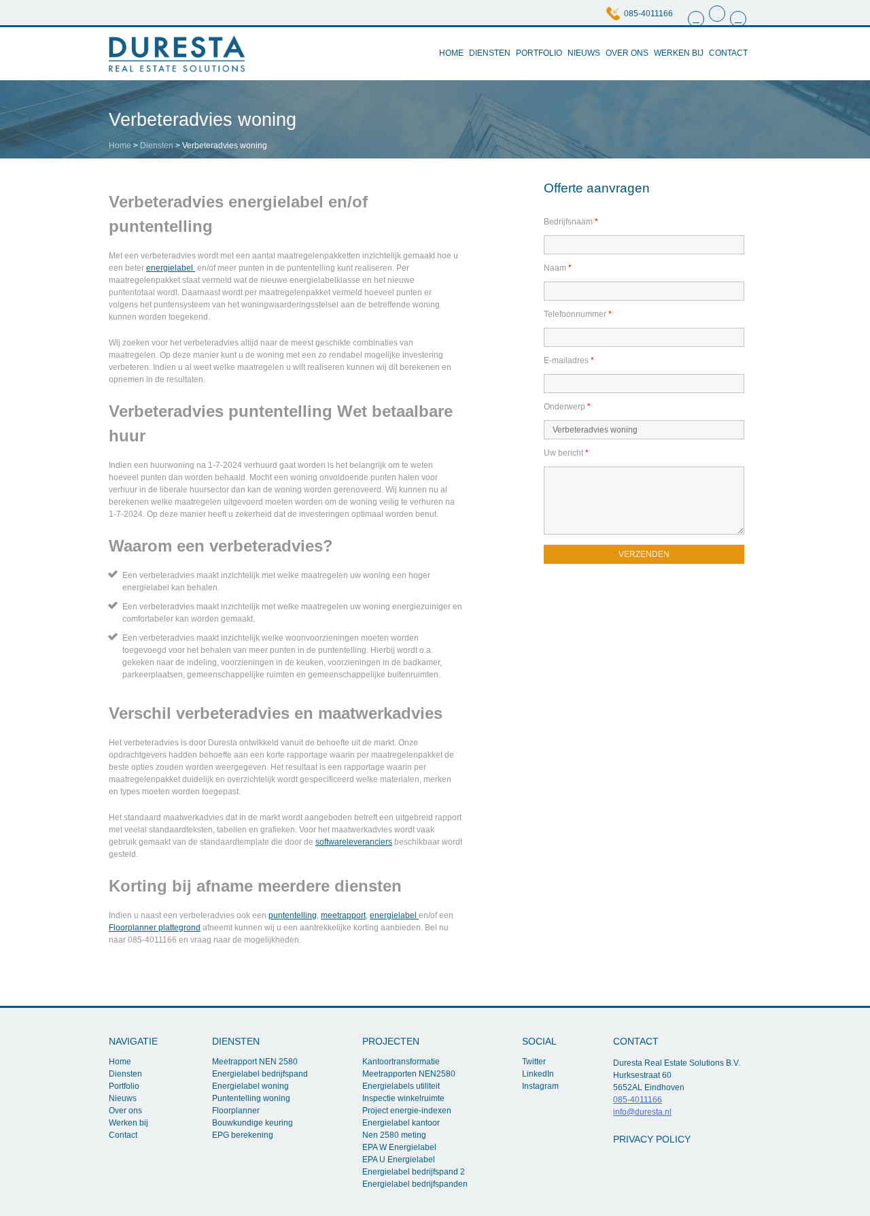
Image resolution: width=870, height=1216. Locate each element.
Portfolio (539, 53)
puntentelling (292, 915)
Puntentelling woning (251, 1098)
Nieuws (584, 53)
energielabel (170, 268)
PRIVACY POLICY (652, 1139)
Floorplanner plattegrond (155, 927)
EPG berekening (242, 1135)
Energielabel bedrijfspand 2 (413, 1172)
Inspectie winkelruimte (403, 1098)
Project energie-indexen (406, 1110)
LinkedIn (538, 1074)
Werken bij (678, 53)
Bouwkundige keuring (252, 1123)
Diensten (489, 53)
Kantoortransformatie (401, 1061)
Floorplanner (236, 1110)
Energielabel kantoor (401, 1123)
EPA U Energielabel (398, 1159)
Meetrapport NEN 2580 (255, 1061)
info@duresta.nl (642, 1112)
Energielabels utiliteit (401, 1086)
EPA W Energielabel (399, 1147)
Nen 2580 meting (394, 1135)
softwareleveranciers (353, 842)
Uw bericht (566, 453)
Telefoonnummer (578, 314)
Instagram (540, 1086)
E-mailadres (569, 360)
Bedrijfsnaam (571, 221)
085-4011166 (648, 13)
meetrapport (343, 915)
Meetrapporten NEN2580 (408, 1074)
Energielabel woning (250, 1086)
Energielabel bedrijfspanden (415, 1184)
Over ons (627, 53)
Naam (558, 268)
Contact (728, 53)
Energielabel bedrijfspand (260, 1074)
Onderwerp (567, 406)
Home (451, 53)
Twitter (534, 1061)
